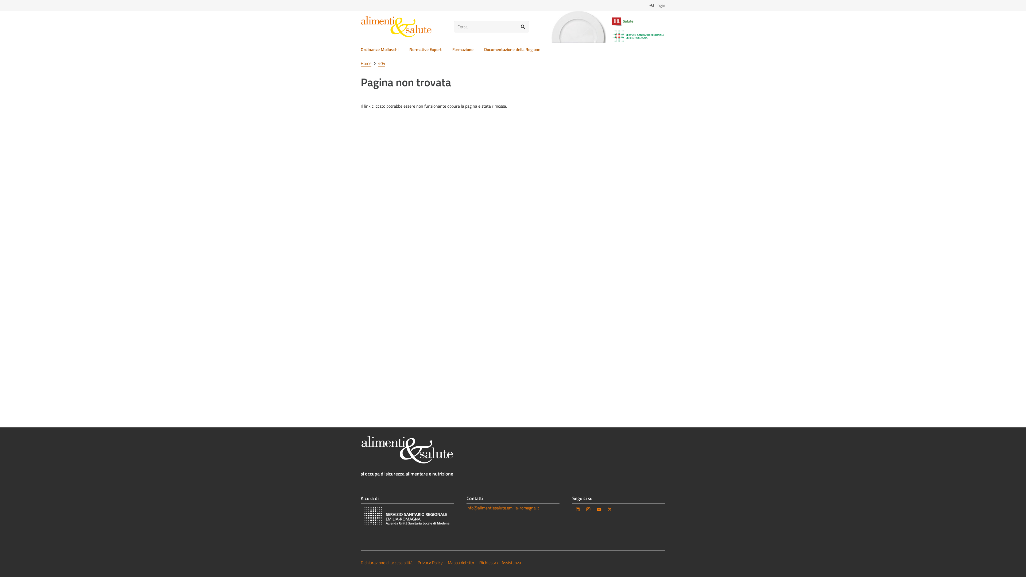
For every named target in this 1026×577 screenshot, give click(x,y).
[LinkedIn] (577, 509)
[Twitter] (609, 509)
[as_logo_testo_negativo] (407, 450)
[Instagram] (588, 509)
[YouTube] (599, 509)
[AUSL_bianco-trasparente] (407, 516)
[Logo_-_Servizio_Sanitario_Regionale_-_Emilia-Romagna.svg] (638, 36)
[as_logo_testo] (396, 26)
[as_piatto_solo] (578, 27)
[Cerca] (523, 27)
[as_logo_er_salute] (638, 21)
